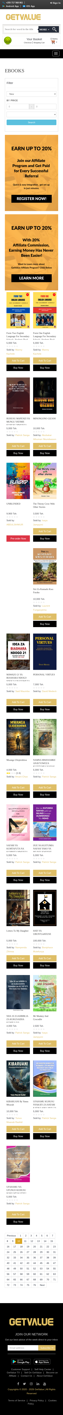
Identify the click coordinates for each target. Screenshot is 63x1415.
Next (42, 1285)
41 (14, 1263)
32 (8, 1257)
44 (34, 1263)
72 (8, 1285)
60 (34, 1274)
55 (54, 1268)
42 (21, 1263)
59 (28, 1274)
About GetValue (45, 1375)
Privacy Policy (37, 1400)
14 (45, 1241)
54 (48, 1268)
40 (8, 1263)
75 (28, 1285)
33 (14, 1257)
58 (21, 1274)
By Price (12, 100)
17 (14, 1246)
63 (54, 1274)
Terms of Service (16, 1400)
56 (8, 1274)
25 (14, 1252)
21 (41, 1246)
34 (21, 1257)
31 (54, 1252)
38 (48, 1257)
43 (28, 1263)
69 (41, 1279)
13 (38, 1241)
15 (51, 1241)
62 (48, 1274)
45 (41, 1263)
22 (48, 1246)
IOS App (30, 6)
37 (41, 1257)
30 (48, 1252)
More (43, 29)
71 (54, 1279)
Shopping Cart (39, 43)
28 (34, 1252)
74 (21, 1285)
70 (48, 1279)
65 (14, 1279)
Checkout (28, 43)
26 (21, 1252)
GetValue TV (13, 1372)
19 (28, 1246)
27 (28, 1252)
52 (34, 1268)
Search (31, 122)
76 (34, 1285)
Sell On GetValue (33, 1372)
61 (41, 1274)
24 (8, 1252)
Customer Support (20, 1369)
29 (41, 1252)
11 (25, 1241)
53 (41, 1268)
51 (28, 1268)
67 (28, 1279)
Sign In (56, 3)
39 (54, 1257)
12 (32, 1241)
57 (14, 1274)
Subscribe (45, 1348)
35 (28, 1257)
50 (21, 1268)
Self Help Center (42, 1369)
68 (34, 1279)
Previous (11, 1235)
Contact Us (26, 1375)
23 (54, 1246)
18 (21, 1246)
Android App (12, 6)
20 (34, 1246)
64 (8, 1279)
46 (48, 1263)
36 (34, 1257)
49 (14, 1268)
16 (8, 1246)
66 (21, 1279)
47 (54, 1263)
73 (14, 1285)
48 (8, 1268)
